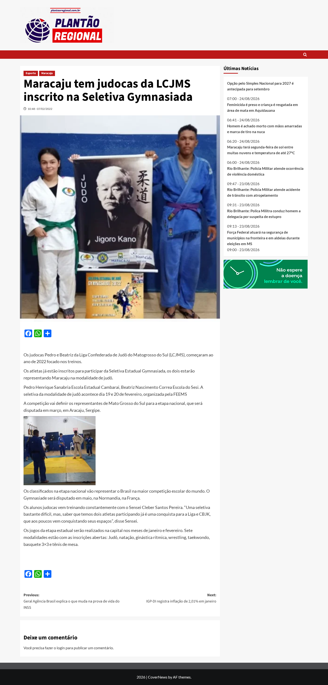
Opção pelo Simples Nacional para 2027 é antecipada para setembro (260, 86)
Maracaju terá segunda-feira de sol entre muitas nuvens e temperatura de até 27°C (261, 150)
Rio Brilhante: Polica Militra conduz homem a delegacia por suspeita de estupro (264, 214)
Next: (181, 598)
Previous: (72, 601)
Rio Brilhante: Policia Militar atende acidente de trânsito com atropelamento (263, 192)
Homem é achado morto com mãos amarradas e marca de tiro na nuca (264, 129)
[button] (305, 54)
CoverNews (157, 677)
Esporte (31, 73)
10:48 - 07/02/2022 (40, 109)
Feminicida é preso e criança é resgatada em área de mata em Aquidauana (262, 107)
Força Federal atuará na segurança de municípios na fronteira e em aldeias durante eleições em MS (263, 238)
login (61, 647)
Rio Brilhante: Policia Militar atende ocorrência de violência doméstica (265, 171)
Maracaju (47, 73)
